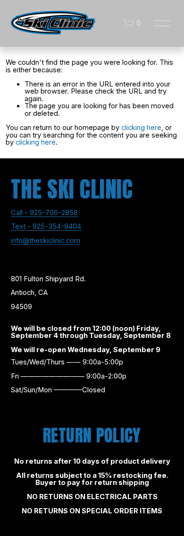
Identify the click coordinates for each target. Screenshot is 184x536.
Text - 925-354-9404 (46, 227)
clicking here (141, 127)
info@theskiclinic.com (45, 241)
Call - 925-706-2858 (44, 213)
